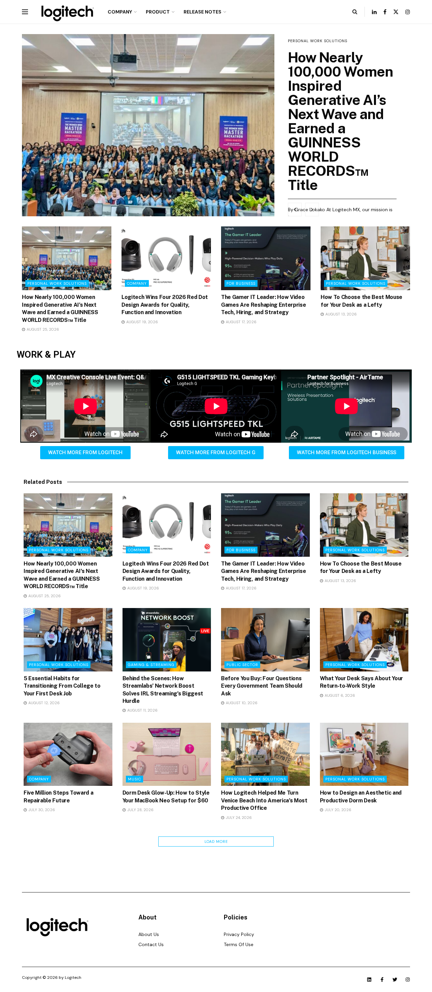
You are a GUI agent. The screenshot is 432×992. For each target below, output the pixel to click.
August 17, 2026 (240, 322)
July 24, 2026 (238, 817)
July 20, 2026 (337, 809)
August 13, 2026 (340, 314)
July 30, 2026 (41, 809)
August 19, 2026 (141, 322)
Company (120, 12)
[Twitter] (395, 979)
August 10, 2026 (241, 702)
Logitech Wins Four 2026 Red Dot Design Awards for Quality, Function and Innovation (165, 304)
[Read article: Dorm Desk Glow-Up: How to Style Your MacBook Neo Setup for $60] (167, 754)
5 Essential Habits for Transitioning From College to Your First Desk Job (62, 686)
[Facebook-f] (382, 979)
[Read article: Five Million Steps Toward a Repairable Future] (68, 754)
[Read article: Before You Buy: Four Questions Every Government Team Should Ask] (265, 639)
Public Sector (242, 664)
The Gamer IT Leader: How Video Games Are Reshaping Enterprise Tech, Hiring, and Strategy (263, 304)
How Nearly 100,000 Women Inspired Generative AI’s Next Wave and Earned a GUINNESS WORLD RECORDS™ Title (340, 121)
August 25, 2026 (42, 329)
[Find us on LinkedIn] (374, 12)
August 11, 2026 (142, 710)
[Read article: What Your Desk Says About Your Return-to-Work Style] (364, 639)
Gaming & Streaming (151, 664)
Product (158, 12)
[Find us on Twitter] (396, 12)
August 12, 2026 (43, 702)
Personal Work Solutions (317, 40)
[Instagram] (407, 979)
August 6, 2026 (339, 695)
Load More (216, 841)
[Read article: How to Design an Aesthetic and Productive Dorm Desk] (364, 754)
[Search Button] (354, 12)
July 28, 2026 (140, 809)
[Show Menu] (25, 11)
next (312, 209)
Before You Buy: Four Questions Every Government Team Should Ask (261, 686)
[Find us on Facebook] (384, 12)
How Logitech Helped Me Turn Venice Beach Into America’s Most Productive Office (264, 800)
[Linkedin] (369, 979)
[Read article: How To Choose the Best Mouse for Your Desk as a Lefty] (365, 258)
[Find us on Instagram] (407, 12)
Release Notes (202, 12)
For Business (240, 283)
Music (134, 779)
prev (295, 209)
